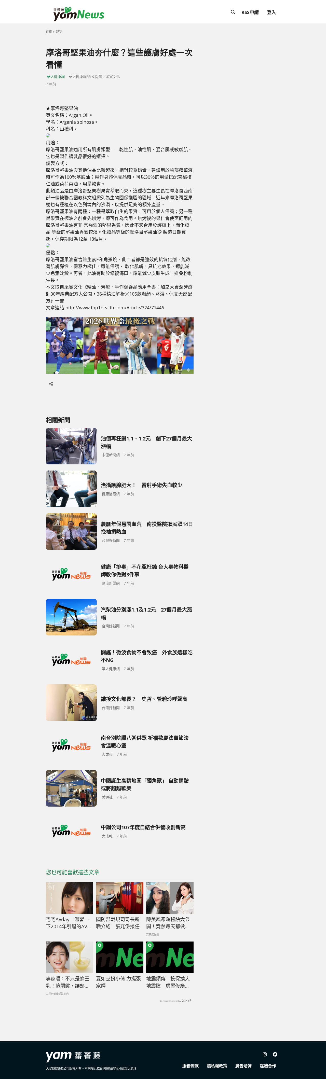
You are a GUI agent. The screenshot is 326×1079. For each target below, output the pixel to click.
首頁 (49, 32)
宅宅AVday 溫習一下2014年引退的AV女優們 (69, 923)
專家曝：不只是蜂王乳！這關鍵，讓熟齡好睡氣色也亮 (67, 982)
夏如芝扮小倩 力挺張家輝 (118, 982)
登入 (271, 12)
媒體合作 (268, 1066)
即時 (59, 32)
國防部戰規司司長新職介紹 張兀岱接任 (118, 923)
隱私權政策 (217, 1066)
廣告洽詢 (243, 1066)
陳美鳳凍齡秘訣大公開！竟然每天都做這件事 (168, 923)
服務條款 (190, 1066)
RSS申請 (250, 12)
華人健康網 (56, 76)
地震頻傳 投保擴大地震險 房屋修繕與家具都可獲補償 (168, 982)
